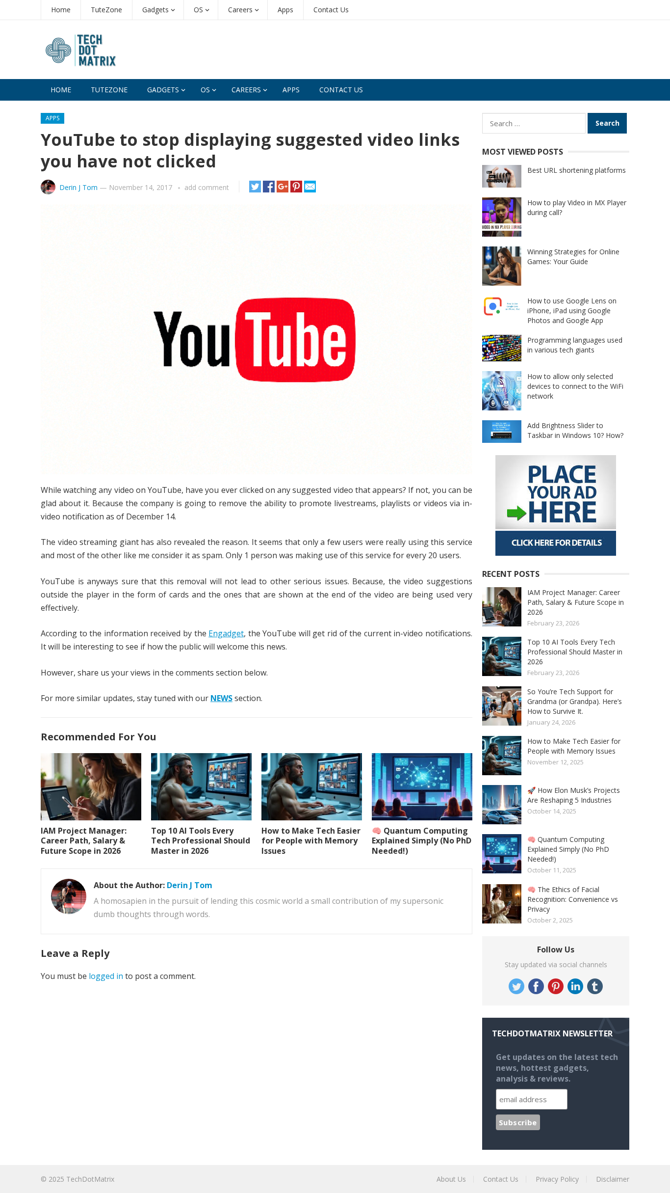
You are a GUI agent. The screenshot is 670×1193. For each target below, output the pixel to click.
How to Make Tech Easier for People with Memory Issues (311, 841)
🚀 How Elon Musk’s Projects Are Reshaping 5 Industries (573, 795)
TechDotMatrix (90, 1179)
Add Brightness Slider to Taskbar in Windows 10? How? (575, 430)
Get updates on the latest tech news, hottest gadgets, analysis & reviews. (557, 1068)
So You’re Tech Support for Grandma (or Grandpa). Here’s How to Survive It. (574, 701)
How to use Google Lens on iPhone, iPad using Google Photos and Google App (572, 310)
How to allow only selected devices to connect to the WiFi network (575, 386)
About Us (451, 1179)
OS (198, 9)
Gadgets (155, 9)
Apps (285, 9)
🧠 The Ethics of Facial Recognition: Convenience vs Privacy (572, 899)
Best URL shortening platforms (576, 170)
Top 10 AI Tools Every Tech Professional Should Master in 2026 (200, 841)
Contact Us (331, 9)
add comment (206, 187)
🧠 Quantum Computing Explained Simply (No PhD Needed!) (421, 841)
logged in (106, 976)
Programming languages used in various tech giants (574, 344)
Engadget (226, 633)
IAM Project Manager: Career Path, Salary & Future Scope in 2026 (84, 841)
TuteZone (106, 9)
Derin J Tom (78, 187)
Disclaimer (612, 1179)
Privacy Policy (557, 1179)
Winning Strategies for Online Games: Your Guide (573, 256)
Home (61, 9)
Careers (240, 9)
